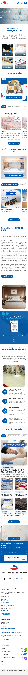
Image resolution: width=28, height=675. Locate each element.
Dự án (22, 648)
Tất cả (3, 106)
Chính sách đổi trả (5, 673)
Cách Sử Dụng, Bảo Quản (20, 511)
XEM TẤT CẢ (5, 276)
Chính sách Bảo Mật (19, 673)
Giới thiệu (3, 648)
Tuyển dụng (23, 651)
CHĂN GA (14, 73)
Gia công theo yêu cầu (6, 651)
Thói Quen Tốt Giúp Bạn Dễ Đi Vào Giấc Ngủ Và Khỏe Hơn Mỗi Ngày (13, 471)
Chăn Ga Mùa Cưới (7, 467)
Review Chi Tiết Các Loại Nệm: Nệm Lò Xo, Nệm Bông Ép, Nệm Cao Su (7, 514)
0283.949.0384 (5, 602)
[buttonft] (23, 552)
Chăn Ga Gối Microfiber (14, 106)
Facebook (22, 578)
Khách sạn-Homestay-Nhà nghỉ (9, 184)
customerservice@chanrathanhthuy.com (11, 632)
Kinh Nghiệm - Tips (6, 492)
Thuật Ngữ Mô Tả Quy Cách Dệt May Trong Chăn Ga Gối (21, 495)
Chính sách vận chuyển (19, 670)
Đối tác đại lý (24, 654)
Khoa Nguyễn (4, 641)
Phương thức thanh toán (7, 670)
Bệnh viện (22, 184)
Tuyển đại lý (23, 657)
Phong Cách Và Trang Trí (14, 435)
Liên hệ (2, 664)
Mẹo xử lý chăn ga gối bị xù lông (21, 514)
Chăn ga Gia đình (5, 654)
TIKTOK (9, 578)
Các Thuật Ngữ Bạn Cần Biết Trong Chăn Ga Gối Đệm (7, 495)
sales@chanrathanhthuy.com (8, 628)
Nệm (6, 511)
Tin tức (3, 511)
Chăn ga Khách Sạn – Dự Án (8, 657)
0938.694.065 (4, 610)
